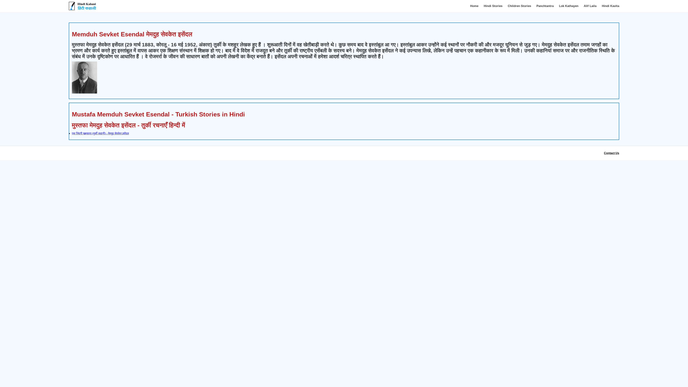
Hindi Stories (493, 6)
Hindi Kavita (610, 6)
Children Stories (519, 6)
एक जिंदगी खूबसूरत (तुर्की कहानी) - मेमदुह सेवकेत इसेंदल (100, 133)
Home (474, 6)
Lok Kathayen (568, 6)
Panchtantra (545, 6)
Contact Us (611, 153)
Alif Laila (590, 6)
